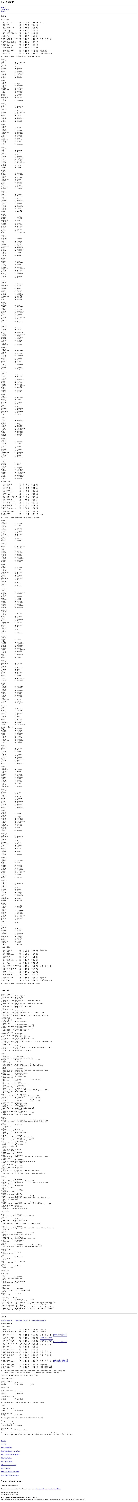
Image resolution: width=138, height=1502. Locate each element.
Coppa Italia (5, 9)
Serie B (3, 11)
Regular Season (6, 1320)
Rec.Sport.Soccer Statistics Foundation (48, 1489)
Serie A (3, 7)
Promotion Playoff (21, 1320)
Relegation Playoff (39, 1320)
